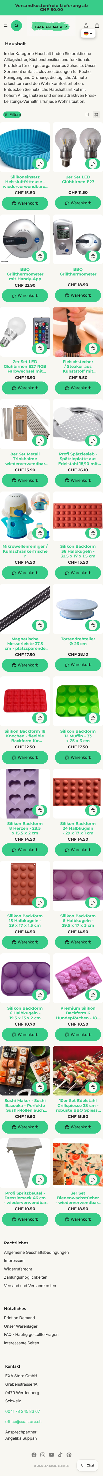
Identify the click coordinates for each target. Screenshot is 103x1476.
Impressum (14, 1260)
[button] (88, 33)
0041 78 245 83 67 (22, 1411)
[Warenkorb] (97, 25)
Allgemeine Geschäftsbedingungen (36, 1252)
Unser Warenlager (21, 1325)
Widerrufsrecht (18, 1268)
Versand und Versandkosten (30, 1285)
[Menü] (6, 25)
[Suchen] (16, 25)
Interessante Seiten (21, 1342)
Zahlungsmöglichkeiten (25, 1277)
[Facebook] (34, 1455)
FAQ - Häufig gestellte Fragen (31, 1334)
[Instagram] (43, 1455)
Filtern (15, 114)
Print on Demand (19, 1317)
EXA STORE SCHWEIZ (56, 1465)
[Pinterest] (69, 1455)
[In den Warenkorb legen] (25, 203)
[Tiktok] (60, 1455)
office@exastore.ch (23, 1421)
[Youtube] (51, 1455)
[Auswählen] (39, 163)
